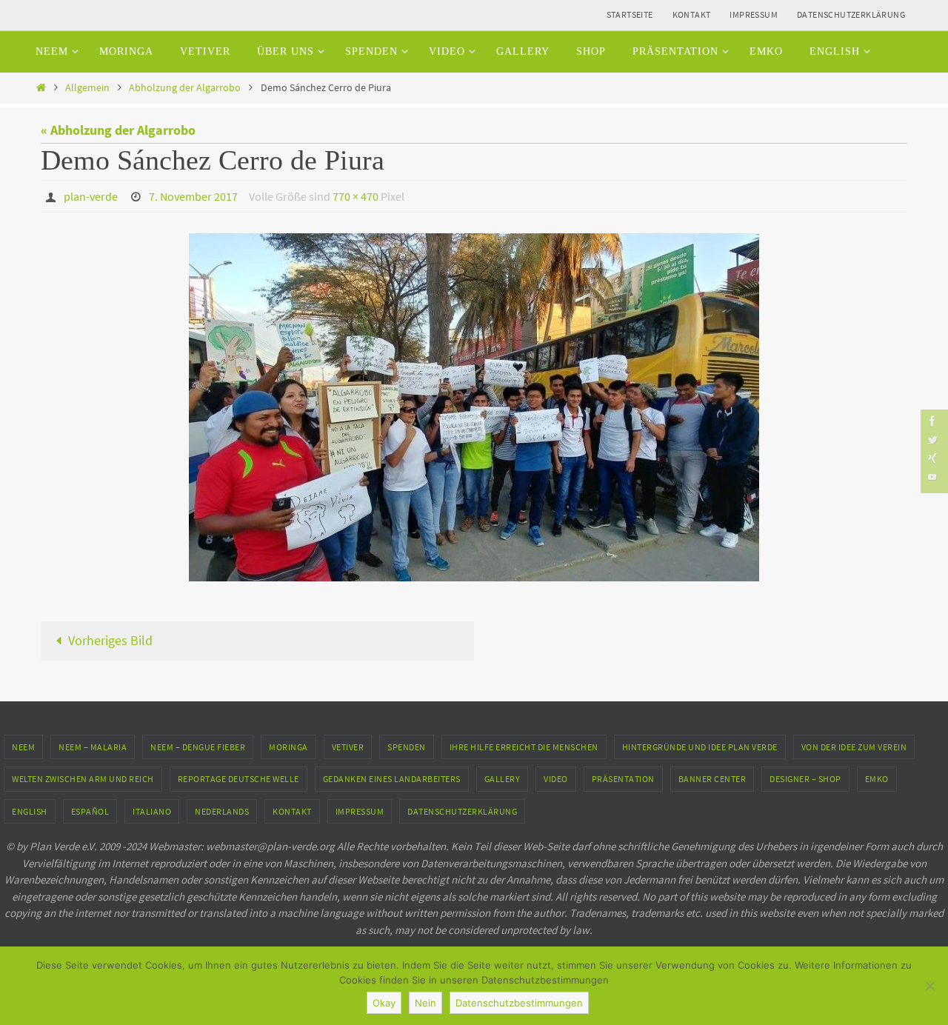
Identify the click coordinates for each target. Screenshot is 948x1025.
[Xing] (932, 458)
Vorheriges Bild (110, 640)
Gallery (502, 778)
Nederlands (222, 811)
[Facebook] (932, 421)
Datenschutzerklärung (851, 14)
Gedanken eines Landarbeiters (392, 778)
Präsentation (623, 778)
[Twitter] (932, 439)
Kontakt (691, 14)
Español (90, 811)
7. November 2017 (193, 196)
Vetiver (348, 746)
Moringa (288, 746)
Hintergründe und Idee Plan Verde (700, 746)
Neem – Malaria (93, 746)
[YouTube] (932, 476)
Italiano (152, 811)
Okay (384, 1003)
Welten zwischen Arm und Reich (83, 778)
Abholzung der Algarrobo (185, 87)
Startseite (630, 14)
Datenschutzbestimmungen (519, 1003)
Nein (425, 1003)
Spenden (406, 746)
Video (556, 778)
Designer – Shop (805, 778)
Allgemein (87, 87)
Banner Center (712, 778)
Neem (23, 746)
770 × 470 (355, 196)
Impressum (754, 14)
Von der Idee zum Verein (854, 746)
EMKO (877, 778)
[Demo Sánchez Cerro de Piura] (474, 407)
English (29, 811)
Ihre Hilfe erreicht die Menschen (524, 746)
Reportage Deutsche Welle (238, 778)
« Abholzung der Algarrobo (118, 129)
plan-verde (91, 196)
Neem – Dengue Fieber (197, 746)
